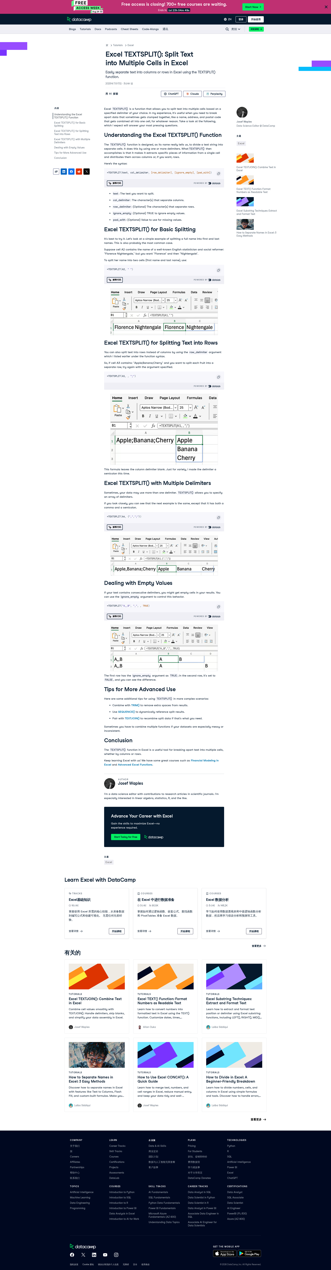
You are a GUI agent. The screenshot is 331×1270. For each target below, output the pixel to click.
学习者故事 (194, 1167)
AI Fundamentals (158, 1192)
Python (231, 1146)
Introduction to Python (121, 1192)
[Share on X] (86, 171)
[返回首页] (79, 19)
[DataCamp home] (94, 1247)
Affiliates (75, 1162)
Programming (77, 1208)
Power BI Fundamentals (162, 1208)
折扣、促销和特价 (197, 1156)
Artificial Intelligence (239, 1162)
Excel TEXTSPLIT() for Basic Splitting (70, 124)
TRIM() (135, 705)
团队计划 (153, 1156)
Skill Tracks (115, 1151)
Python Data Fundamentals (164, 1202)
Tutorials (118, 45)
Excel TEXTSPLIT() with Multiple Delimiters (72, 141)
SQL (229, 1156)
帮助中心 (75, 1172)
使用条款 (145, 1264)
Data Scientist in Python (201, 1197)
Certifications (116, 1162)
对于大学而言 (195, 1172)
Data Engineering (80, 1202)
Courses (114, 1156)
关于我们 (75, 1146)
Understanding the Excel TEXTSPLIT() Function (68, 116)
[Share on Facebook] (71, 171)
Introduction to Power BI (123, 1208)
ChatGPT (232, 1178)
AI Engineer (233, 1208)
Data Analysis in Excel (122, 1213)
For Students (195, 1151)
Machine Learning (80, 1197)
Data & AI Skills (157, 1146)
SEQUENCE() (126, 711)
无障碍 (126, 1264)
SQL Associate (235, 1197)
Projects (113, 1167)
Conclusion (60, 158)
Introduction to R (118, 1202)
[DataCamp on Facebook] (72, 1255)
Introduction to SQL (120, 1197)
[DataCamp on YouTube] (105, 1255)
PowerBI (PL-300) (237, 1213)
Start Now (251, 7)
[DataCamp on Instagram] (116, 1255)
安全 (135, 1264)
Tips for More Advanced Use (70, 152)
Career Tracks (117, 1146)
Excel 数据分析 (217, 900)
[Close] (326, 7)
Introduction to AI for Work (124, 1219)
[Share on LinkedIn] (64, 171)
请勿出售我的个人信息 (108, 1264)
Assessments (116, 1172)
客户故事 (153, 1167)
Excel (131, 45)
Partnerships (77, 1167)
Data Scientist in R (198, 1202)
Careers (74, 1156)
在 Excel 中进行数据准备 (155, 900)
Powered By (201, 183)
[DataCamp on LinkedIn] (94, 1255)
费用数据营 (194, 1162)
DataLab (114, 1178)
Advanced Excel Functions (135, 764)
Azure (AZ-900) (236, 1219)
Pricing (192, 1146)
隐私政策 (74, 1264)
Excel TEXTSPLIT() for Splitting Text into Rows (71, 132)
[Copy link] (56, 171)
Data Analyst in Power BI (202, 1208)
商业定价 (153, 1151)
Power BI (232, 1167)
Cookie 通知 (88, 1264)
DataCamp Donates (199, 1178)
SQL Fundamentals (159, 1197)
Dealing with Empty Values (69, 147)
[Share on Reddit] (79, 171)
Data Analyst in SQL (199, 1192)
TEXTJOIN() (132, 718)
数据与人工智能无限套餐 (162, 1162)
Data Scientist (235, 1202)
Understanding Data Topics (164, 1222)
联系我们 (75, 1178)
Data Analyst (234, 1192)
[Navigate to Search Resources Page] (227, 29)
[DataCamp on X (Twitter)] (83, 1255)
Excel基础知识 (80, 900)
